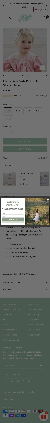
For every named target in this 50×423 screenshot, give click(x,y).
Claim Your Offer (13, 219)
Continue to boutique (13, 221)
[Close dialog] (48, 199)
